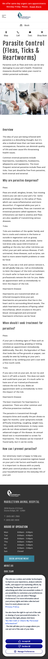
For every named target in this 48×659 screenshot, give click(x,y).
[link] (24, 15)
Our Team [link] (9, 571)
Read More (35, 7)
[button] (4, 16)
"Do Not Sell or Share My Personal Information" (21, 622)
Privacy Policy (12, 607)
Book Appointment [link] (19, 558)
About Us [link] (8, 565)
